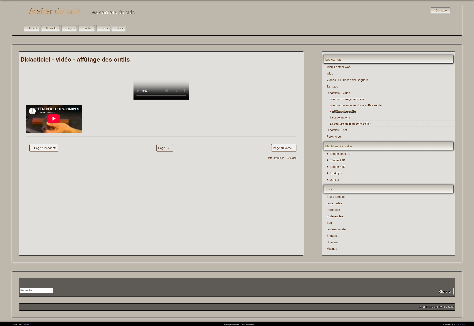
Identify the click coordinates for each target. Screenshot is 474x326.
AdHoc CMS (459, 324)
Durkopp (336, 173)
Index (120, 28)
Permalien (291, 157)
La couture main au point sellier (350, 123)
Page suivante (282, 148)
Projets (70, 28)
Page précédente (45, 148)
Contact (88, 28)
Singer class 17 (340, 154)
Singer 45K (337, 166)
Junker (334, 179)
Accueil (33, 28)
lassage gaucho (340, 117)
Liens (104, 28)
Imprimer (279, 157)
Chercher (445, 291)
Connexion (442, 10)
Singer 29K (337, 160)
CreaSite (25, 324)
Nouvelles (52, 28)
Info (270, 157)
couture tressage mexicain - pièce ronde (356, 105)
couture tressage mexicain (347, 99)
